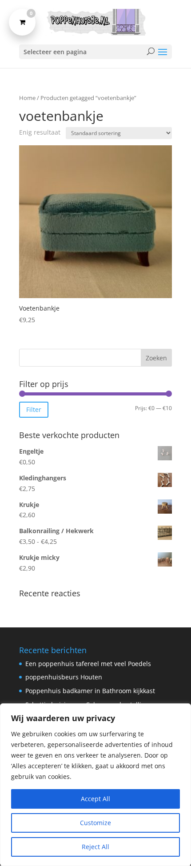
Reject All (95, 846)
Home (27, 98)
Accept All (95, 798)
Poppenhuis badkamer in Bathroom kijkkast (90, 690)
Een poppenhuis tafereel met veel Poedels (88, 663)
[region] (95, 784)
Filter (33, 409)
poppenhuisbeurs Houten (63, 677)
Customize (95, 822)
